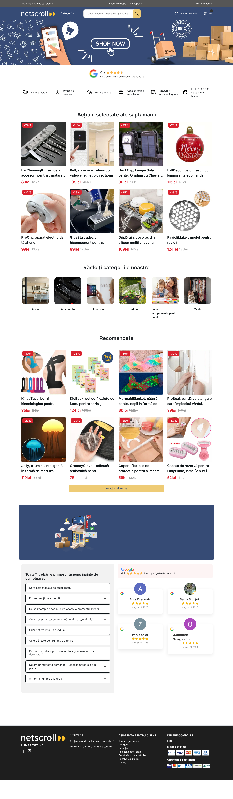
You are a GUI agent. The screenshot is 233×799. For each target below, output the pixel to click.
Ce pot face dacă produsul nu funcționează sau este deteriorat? (62, 652)
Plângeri (123, 744)
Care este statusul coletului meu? (50, 587)
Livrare (122, 762)
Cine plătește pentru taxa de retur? (51, 640)
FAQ (169, 740)
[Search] (137, 13)
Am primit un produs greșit (46, 678)
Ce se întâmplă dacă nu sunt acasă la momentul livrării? (64, 609)
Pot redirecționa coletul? (44, 598)
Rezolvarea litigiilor (129, 758)
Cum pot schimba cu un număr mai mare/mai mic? (61, 619)
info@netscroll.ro (103, 746)
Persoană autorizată (130, 751)
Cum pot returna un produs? (47, 630)
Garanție (123, 748)
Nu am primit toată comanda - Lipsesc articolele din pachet (62, 666)
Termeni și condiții (129, 740)
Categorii (66, 13)
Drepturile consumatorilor (133, 755)
